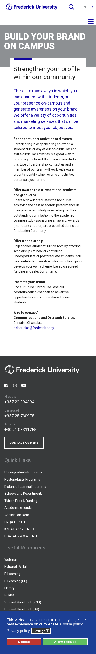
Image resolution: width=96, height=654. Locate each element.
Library (9, 588)
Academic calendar (18, 508)
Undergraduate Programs (23, 472)
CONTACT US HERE (24, 442)
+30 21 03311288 (20, 429)
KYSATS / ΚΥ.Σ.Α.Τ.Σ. (19, 529)
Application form (16, 515)
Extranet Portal (15, 566)
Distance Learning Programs (25, 486)
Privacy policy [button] (18, 631)
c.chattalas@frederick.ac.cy (34, 328)
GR (90, 7)
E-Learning (12, 574)
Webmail (10, 559)
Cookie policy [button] (71, 624)
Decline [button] (24, 642)
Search (71, 7)
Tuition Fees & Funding (20, 501)
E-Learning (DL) (15, 581)
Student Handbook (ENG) (22, 602)
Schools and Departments (23, 493)
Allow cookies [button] (65, 642)
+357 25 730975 (19, 415)
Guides (9, 595)
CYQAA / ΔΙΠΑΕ (15, 522)
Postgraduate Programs (22, 479)
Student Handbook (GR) (21, 609)
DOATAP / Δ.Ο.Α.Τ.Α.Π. (21, 536)
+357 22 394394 (19, 401)
